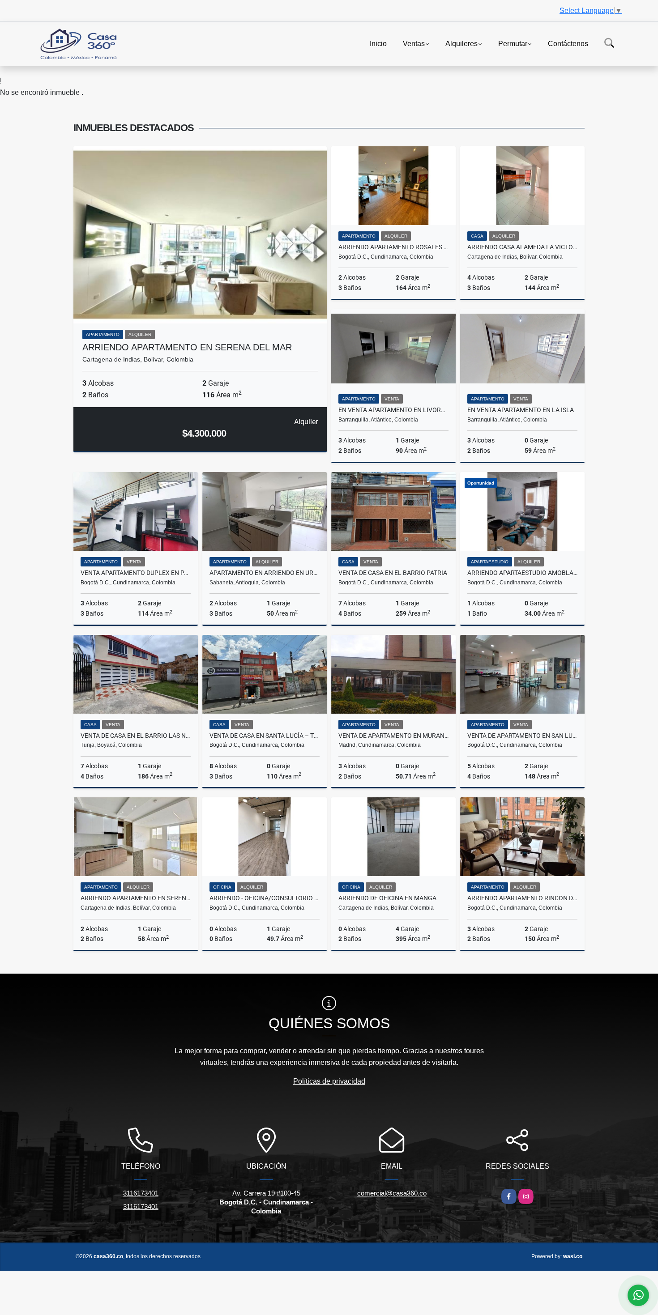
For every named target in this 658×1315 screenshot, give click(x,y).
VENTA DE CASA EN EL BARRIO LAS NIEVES (136, 735)
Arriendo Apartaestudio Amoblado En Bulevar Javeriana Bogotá (522, 572)
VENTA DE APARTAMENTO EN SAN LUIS (522, 735)
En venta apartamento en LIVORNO (393, 409)
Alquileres (461, 43)
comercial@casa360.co (392, 1193)
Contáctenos (568, 43)
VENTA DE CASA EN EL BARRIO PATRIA (392, 572)
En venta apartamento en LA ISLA (520, 409)
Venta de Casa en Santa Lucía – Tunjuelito (264, 735)
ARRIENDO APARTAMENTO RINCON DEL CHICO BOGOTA (522, 898)
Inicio (378, 43)
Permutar (512, 43)
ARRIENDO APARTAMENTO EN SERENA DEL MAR (187, 347)
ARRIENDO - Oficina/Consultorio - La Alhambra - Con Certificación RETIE (264, 898)
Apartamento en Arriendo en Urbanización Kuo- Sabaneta (264, 572)
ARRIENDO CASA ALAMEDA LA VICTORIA (522, 247)
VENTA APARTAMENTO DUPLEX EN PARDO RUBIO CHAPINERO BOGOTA (136, 572)
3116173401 (140, 1193)
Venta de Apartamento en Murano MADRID (393, 735)
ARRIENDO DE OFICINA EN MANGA (387, 898)
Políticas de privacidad (329, 1081)
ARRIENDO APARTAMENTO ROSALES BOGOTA (393, 247)
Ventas (414, 43)
